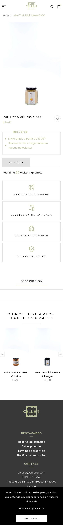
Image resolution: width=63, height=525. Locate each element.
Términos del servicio (31, 450)
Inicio (5, 15)
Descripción (32, 281)
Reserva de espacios (31, 441)
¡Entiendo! (31, 518)
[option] (16, 358)
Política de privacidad (31, 508)
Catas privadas (31, 446)
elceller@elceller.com (31, 472)
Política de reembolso (31, 455)
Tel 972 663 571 (31, 477)
